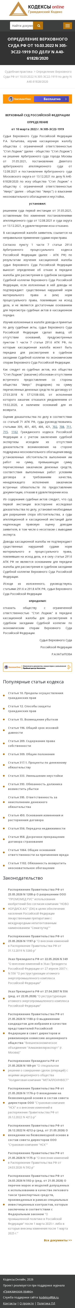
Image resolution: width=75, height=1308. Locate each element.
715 (5, 432)
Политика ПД (46, 1303)
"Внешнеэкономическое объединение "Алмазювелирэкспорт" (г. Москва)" (37, 1033)
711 (68, 427)
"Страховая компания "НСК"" (38, 1135)
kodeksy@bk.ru (49, 1297)
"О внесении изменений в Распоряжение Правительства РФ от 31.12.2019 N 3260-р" (38, 943)
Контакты (9, 1303)
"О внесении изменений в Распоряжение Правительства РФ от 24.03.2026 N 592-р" (38, 1160)
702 (54, 427)
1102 (14, 432)
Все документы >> (58, 1240)
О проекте (27, 1303)
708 (61, 427)
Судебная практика (18, 71)
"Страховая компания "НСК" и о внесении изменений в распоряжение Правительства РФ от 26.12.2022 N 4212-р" (38, 1102)
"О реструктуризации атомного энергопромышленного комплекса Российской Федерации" (38, 998)
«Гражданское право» (18, 1291)
